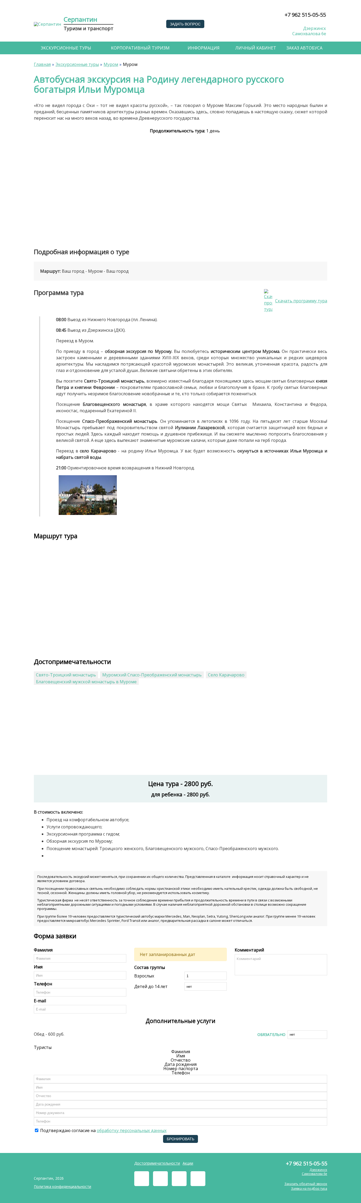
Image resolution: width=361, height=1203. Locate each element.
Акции (188, 1163)
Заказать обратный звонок (305, 1184)
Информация (204, 48)
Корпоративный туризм (140, 48)
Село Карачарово (226, 675)
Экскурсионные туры (66, 48)
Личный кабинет (255, 48)
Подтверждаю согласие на (102, 1130)
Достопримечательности (157, 1163)
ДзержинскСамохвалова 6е (309, 31)
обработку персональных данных (131, 1130)
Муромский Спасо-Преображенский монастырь (152, 675)
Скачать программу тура (301, 301)
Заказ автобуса (304, 48)
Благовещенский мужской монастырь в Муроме (86, 682)
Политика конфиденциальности (62, 1186)
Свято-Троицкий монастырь (66, 675)
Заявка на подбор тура (309, 1188)
